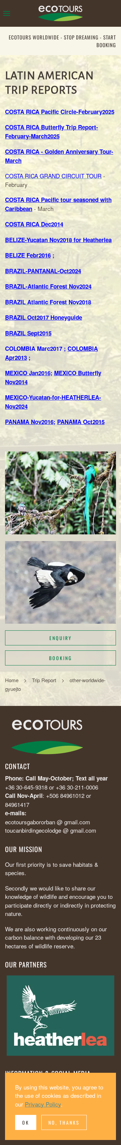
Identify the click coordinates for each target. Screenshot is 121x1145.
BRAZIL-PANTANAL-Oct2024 (43, 271)
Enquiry (60, 637)
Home (11, 680)
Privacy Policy (43, 1104)
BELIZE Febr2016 (28, 255)
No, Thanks (64, 1122)
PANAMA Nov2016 (29, 422)
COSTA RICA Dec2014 (34, 224)
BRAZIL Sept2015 (28, 333)
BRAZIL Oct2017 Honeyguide (43, 317)
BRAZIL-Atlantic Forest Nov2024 (48, 286)
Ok (25, 1122)
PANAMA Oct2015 (81, 422)
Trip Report (44, 680)
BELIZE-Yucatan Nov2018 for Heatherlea (58, 240)
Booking (60, 657)
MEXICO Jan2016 (27, 373)
